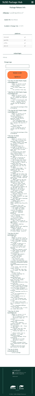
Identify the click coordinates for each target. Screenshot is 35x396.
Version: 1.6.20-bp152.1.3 (17, 75)
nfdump (6, 13)
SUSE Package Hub (12, 2)
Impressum (15, 376)
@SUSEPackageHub (19, 373)
